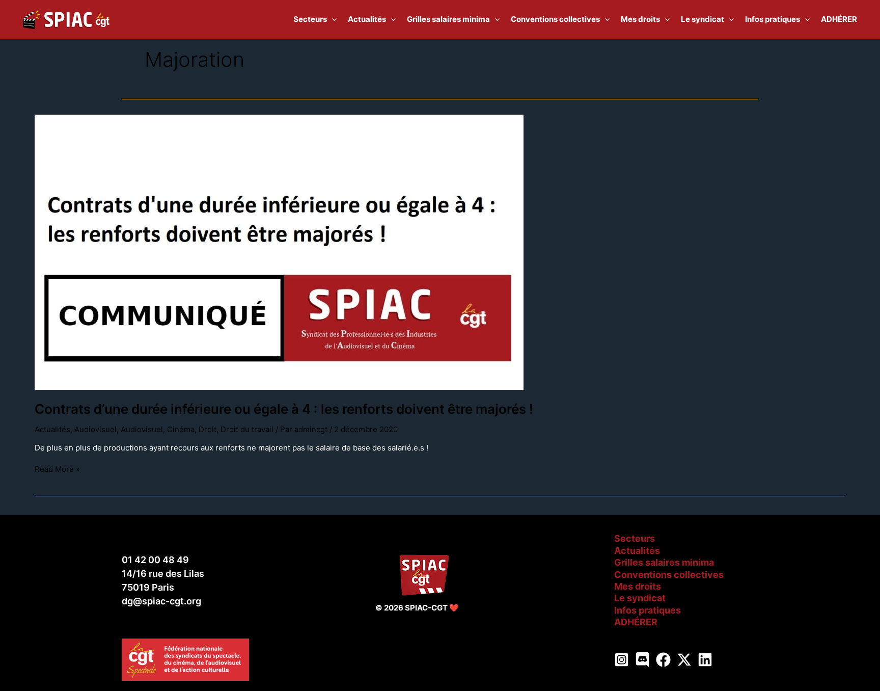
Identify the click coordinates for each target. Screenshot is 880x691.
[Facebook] (663, 659)
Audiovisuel (95, 429)
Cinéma (181, 429)
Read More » (57, 469)
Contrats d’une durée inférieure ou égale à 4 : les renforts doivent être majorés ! (284, 409)
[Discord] (642, 659)
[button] (332, 19)
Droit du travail (247, 429)
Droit (207, 429)
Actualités (52, 429)
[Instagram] (621, 659)
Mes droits (637, 586)
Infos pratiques (647, 610)
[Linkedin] (705, 659)
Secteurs (634, 538)
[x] (684, 659)
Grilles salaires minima (664, 562)
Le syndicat (640, 598)
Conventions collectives (669, 574)
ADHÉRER (635, 622)
